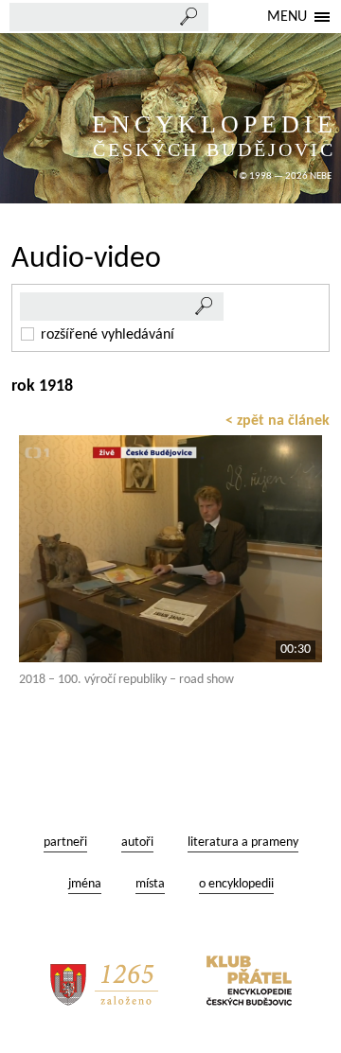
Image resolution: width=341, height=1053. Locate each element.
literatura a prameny (243, 842)
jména (84, 884)
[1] (205, 306)
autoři (137, 842)
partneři (65, 842)
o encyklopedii (236, 884)
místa (150, 884)
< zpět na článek (277, 421)
